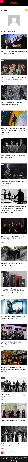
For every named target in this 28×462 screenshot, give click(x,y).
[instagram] (16, 461)
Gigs (2, 85)
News (2, 34)
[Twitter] (14, 461)
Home (2, 8)
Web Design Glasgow (20, 458)
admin (3, 55)
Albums (3, 403)
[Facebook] (11, 461)
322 (10, 452)
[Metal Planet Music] (14, 2)
